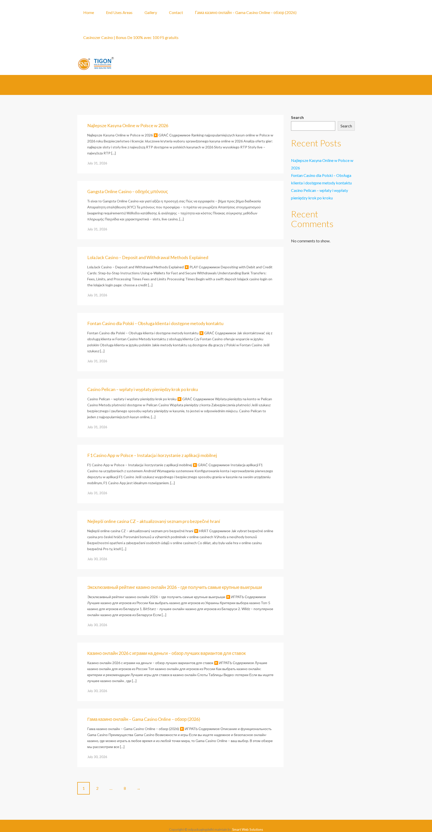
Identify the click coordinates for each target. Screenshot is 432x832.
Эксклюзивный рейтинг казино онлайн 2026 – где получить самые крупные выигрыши (174, 587)
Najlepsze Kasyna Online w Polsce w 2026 (127, 125)
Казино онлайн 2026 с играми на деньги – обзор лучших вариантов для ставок (166, 653)
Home (88, 12)
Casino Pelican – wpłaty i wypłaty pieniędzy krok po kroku (142, 389)
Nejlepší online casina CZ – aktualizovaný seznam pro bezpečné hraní (153, 521)
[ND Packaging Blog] (96, 62)
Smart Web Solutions (247, 830)
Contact (176, 12)
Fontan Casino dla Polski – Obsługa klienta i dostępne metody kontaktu (155, 323)
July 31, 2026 (97, 163)
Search (297, 117)
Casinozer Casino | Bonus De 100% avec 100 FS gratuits (130, 37)
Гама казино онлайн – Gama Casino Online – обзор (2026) (245, 12)
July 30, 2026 (97, 559)
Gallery (150, 12)
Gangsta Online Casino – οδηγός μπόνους (127, 191)
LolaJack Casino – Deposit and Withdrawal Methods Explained (147, 257)
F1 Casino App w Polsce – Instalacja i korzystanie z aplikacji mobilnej (152, 455)
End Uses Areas (119, 12)
